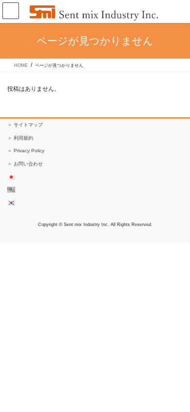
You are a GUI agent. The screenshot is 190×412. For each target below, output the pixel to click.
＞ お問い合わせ (25, 163)
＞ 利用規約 (20, 138)
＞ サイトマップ (25, 124)
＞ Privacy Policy (25, 150)
